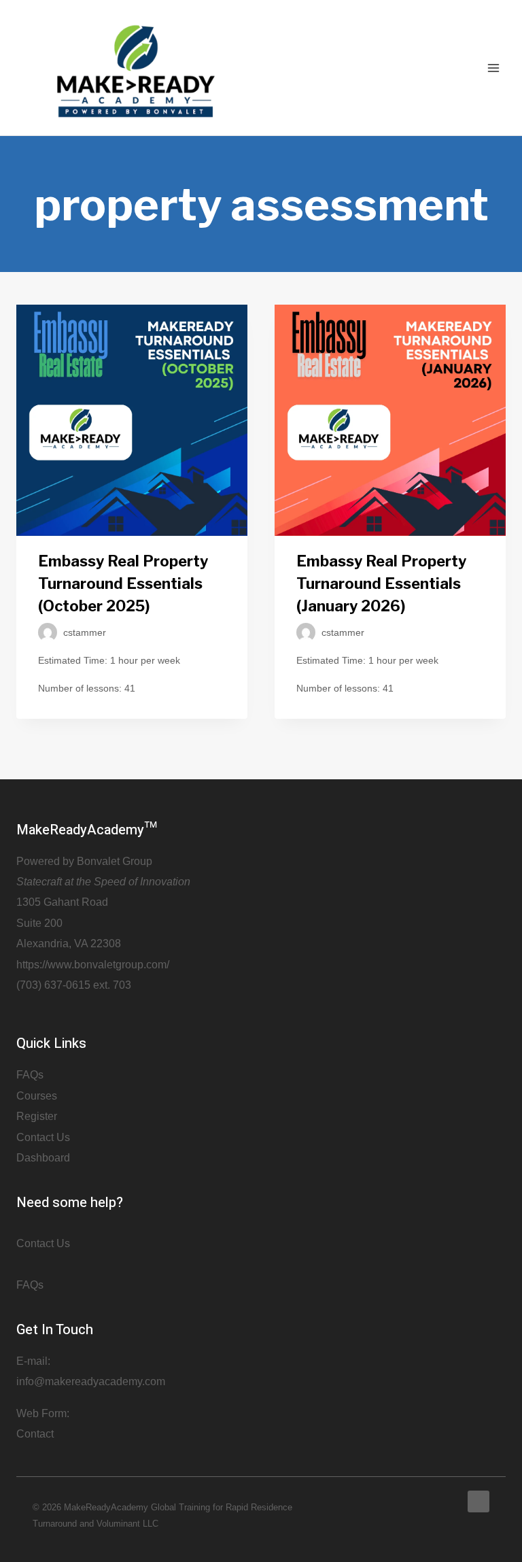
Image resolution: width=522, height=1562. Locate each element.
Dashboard (43, 1158)
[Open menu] (493, 67)
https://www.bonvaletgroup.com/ (92, 964)
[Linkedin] (478, 1501)
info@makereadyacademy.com (90, 1381)
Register (36, 1116)
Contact (35, 1434)
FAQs (30, 1075)
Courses (36, 1096)
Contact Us (43, 1137)
